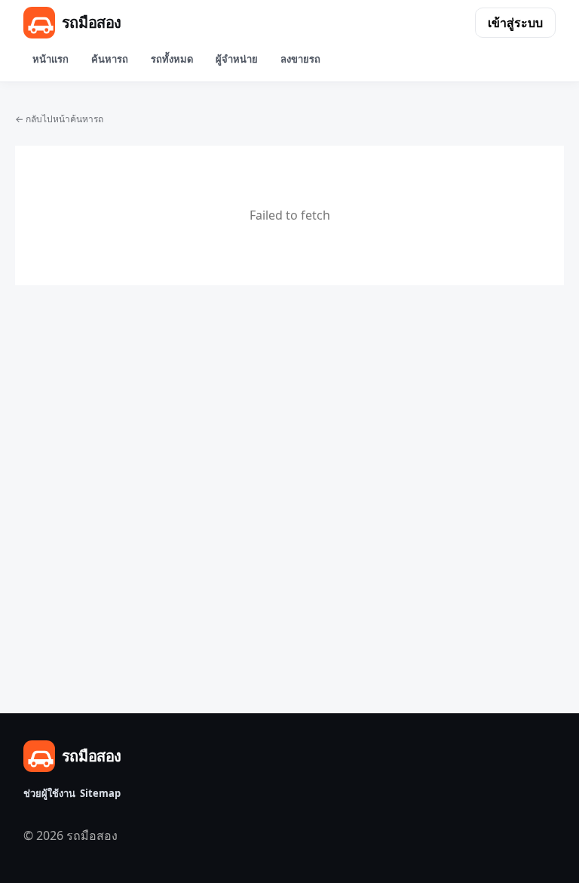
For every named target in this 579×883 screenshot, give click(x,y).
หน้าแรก (50, 59)
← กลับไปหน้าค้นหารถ (59, 118)
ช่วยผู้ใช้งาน (49, 793)
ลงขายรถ (300, 59)
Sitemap (100, 793)
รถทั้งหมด (172, 59)
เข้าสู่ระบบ (515, 22)
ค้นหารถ (109, 59)
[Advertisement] (289, 465)
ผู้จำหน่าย (237, 59)
